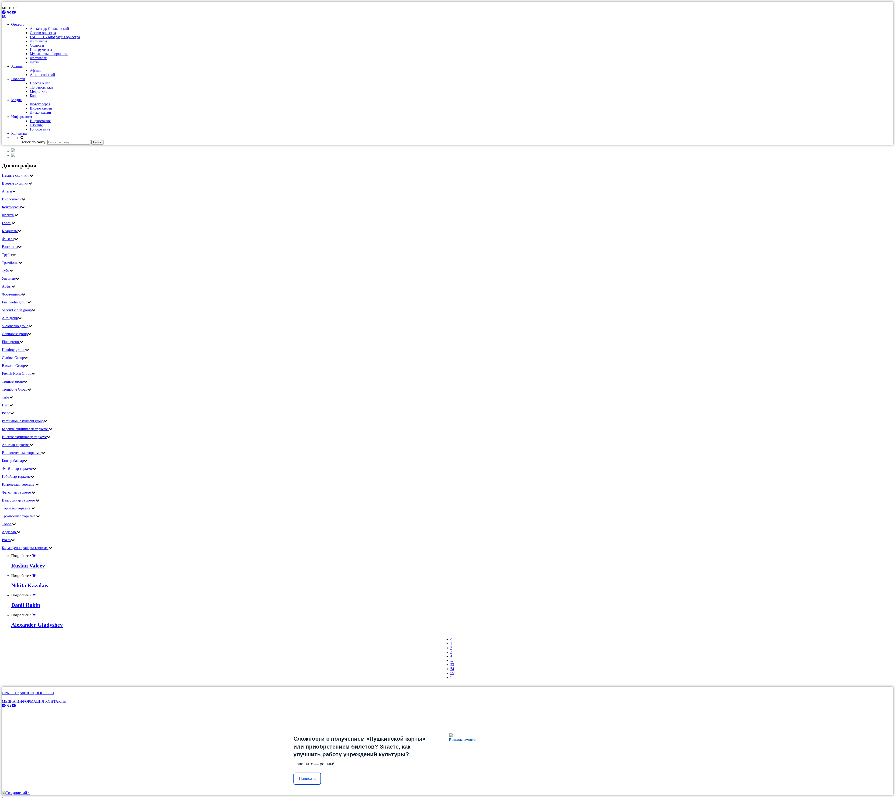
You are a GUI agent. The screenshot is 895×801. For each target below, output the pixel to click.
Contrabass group (15, 334)
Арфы (6, 286)
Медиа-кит (38, 91)
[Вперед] (451, 677)
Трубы (7, 255)
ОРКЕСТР (10, 693)
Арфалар (9, 532)
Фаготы (8, 239)
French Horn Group (16, 373)
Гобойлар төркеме (16, 476)
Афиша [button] (17, 66)
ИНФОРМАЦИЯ (30, 701)
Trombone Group (15, 389)
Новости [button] (18, 79)
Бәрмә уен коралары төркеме (25, 548)
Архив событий (42, 75)
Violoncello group (15, 326)
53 (452, 665)
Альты (7, 191)
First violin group (14, 302)
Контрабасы (11, 207)
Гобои (6, 223)
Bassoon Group (13, 366)
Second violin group (17, 310)
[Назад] (451, 639)
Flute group (11, 342)
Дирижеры (38, 41)
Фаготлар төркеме (17, 492)
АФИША (27, 693)
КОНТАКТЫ (55, 701)
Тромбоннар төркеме (19, 516)
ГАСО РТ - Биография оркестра (55, 37)
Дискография (40, 112)
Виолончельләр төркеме (21, 453)
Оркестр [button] (17, 24)
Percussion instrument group (23, 421)
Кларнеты (10, 231)
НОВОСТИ (44, 693)
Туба (5, 270)
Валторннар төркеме (19, 500)
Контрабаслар (13, 461)
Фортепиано (12, 294)
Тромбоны (10, 263)
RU (4, 16)
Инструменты (41, 50)
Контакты (19, 133)
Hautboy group (13, 350)
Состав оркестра (43, 33)
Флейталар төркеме (17, 469)
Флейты (8, 215)
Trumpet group (13, 381)
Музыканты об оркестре (49, 54)
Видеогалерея (41, 108)
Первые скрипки (16, 175)
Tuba (5, 397)
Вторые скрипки (15, 183)
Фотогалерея (40, 104)
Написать (307, 778)
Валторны (10, 247)
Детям (35, 62)
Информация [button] (21, 117)
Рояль (6, 540)
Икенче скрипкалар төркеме (24, 437)
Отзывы (36, 125)
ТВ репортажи (41, 87)
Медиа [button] (16, 100)
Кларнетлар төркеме (18, 484)
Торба (7, 524)
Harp (5, 405)
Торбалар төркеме (16, 508)
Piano (6, 413)
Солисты (37, 45)
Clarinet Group (13, 358)
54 (452, 669)
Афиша (35, 70)
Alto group (10, 318)
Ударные (9, 278)
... (451, 660)
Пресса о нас (40, 83)
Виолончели (12, 199)
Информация (40, 121)
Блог (33, 96)
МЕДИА (9, 701)
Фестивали (38, 58)
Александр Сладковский (49, 29)
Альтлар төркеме (16, 445)
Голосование (40, 129)
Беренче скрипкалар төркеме (25, 429)
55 (452, 673)
